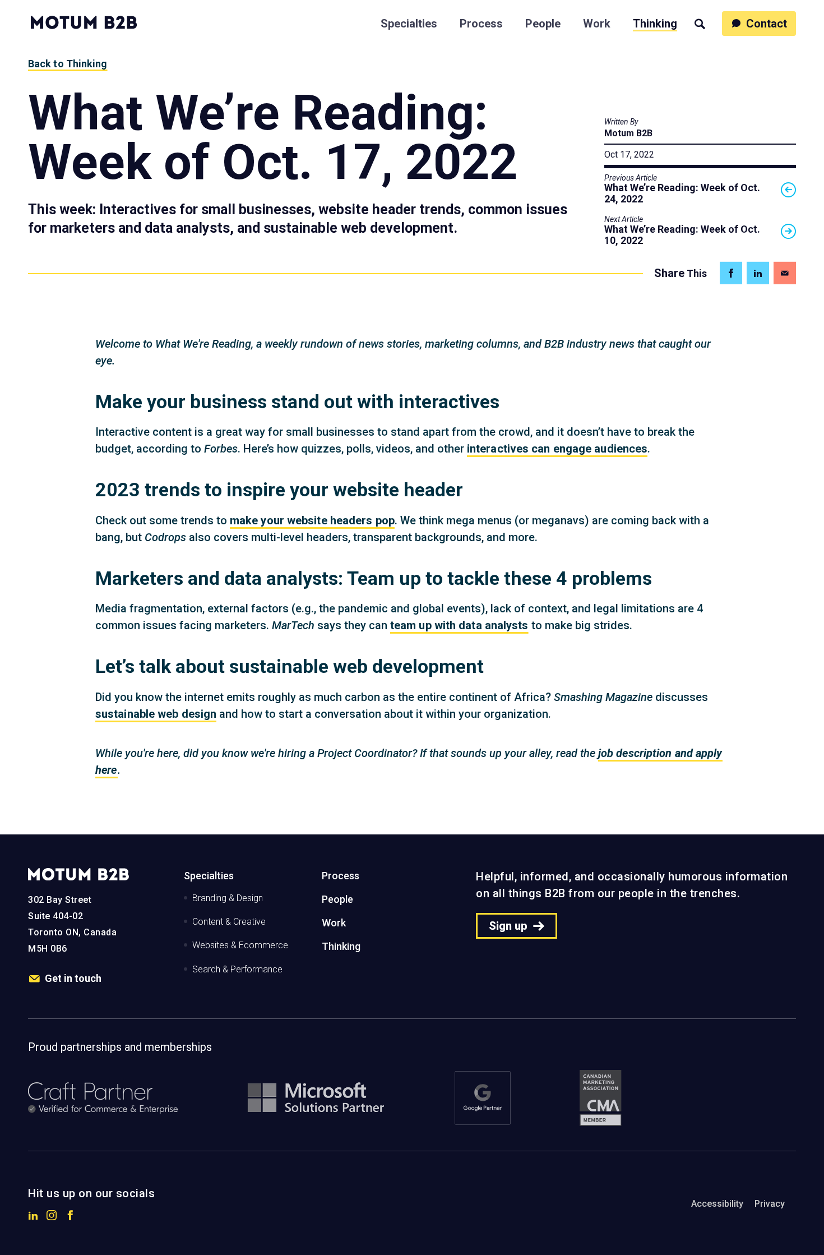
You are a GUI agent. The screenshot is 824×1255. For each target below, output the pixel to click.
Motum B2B (628, 133)
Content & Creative (229, 921)
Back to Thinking (68, 64)
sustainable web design (155, 714)
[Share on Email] (785, 273)
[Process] (481, 22)
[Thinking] (655, 22)
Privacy (769, 1203)
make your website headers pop (312, 520)
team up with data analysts (459, 625)
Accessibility (717, 1203)
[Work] (596, 22)
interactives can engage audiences (557, 448)
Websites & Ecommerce (240, 945)
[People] (543, 22)
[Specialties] (409, 22)
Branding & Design (227, 898)
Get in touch (73, 978)
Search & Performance (237, 969)
